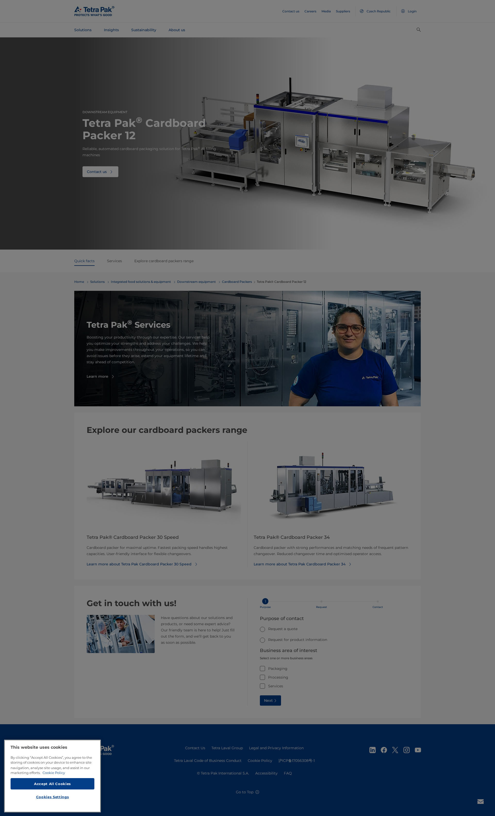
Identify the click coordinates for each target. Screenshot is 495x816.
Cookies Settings (52, 797)
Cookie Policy (54, 773)
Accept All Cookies (52, 783)
